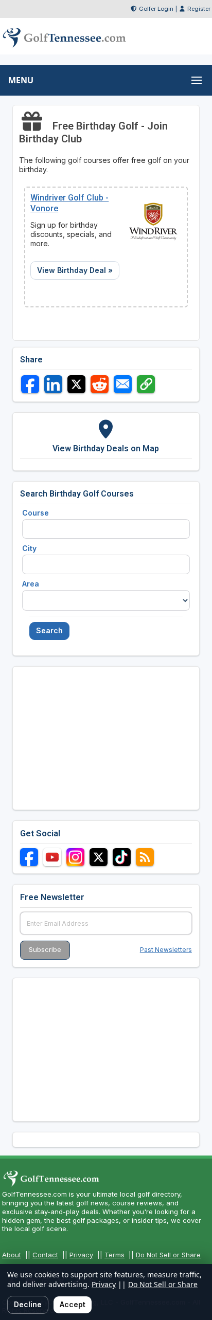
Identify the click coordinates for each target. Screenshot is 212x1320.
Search (49, 630)
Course (35, 512)
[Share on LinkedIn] (53, 384)
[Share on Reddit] (100, 384)
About (11, 1255)
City (29, 548)
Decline (28, 1304)
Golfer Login (156, 8)
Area (30, 583)
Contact (45, 1255)
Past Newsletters (166, 950)
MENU (20, 80)
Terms (114, 1255)
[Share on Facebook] (30, 384)
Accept (72, 1304)
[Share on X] (76, 384)
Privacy (81, 1255)
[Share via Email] (123, 384)
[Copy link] (146, 384)
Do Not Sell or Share (168, 1255)
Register (198, 8)
